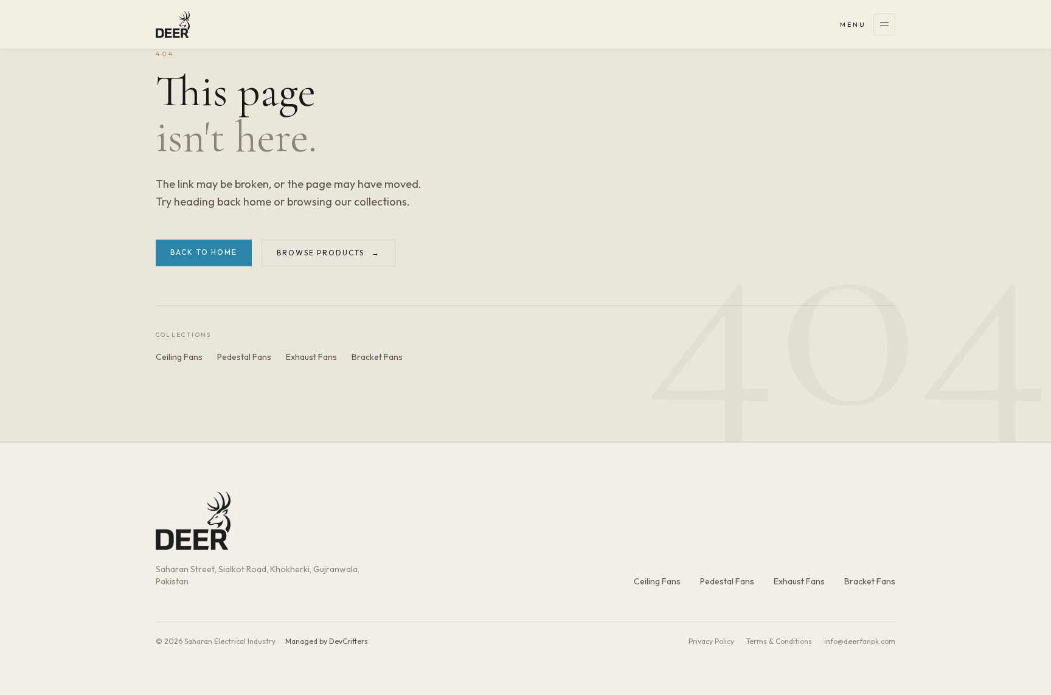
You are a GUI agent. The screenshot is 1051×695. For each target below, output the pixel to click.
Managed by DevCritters (326, 641)
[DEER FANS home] (173, 24)
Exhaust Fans (311, 356)
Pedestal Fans (244, 356)
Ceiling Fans (179, 356)
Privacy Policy (711, 641)
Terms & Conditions (779, 641)
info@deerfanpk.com (859, 641)
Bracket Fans (377, 356)
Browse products (328, 252)
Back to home (203, 252)
